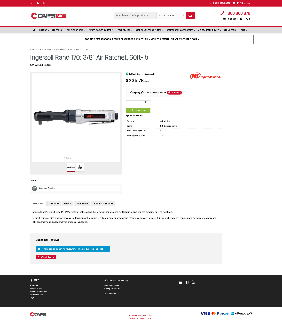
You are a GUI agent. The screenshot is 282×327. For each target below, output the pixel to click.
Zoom (68, 158)
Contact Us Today (117, 280)
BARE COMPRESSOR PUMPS (148, 30)
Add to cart (140, 111)
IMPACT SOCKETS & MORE (100, 30)
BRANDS (43, 30)
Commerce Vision (144, 318)
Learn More (175, 93)
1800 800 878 (238, 13)
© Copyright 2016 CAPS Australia (140, 316)
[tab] (38, 203)
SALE (243, 30)
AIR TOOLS (57, 30)
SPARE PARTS (124, 30)
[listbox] (171, 15)
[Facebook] (38, 3)
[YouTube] (44, 3)
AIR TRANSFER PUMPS (208, 30)
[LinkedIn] (32, 3)
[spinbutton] (133, 103)
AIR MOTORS (230, 30)
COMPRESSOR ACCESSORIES (179, 30)
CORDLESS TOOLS (75, 30)
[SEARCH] (190, 15)
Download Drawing (47, 188)
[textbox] (135, 15)
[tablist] (126, 215)
